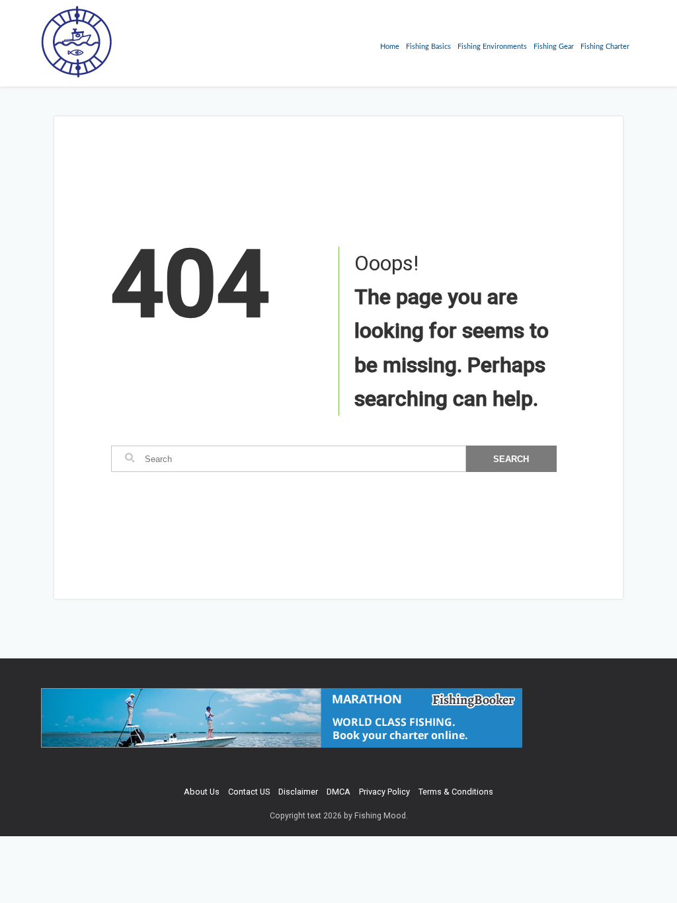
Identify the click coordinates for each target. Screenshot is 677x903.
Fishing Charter (604, 46)
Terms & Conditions (455, 792)
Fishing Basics (428, 46)
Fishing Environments (492, 46)
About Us (201, 792)
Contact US (249, 792)
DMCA (338, 792)
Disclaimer (298, 792)
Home (389, 46)
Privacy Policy (384, 792)
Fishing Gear (554, 46)
